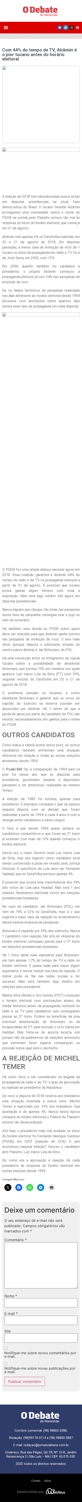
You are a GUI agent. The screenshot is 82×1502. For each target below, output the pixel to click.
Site (7, 1331)
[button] (5, 27)
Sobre (47, 1480)
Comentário (15, 1240)
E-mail (11, 1313)
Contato (35, 1480)
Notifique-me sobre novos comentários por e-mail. (40, 1354)
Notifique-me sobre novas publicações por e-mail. (39, 1370)
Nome (10, 1296)
